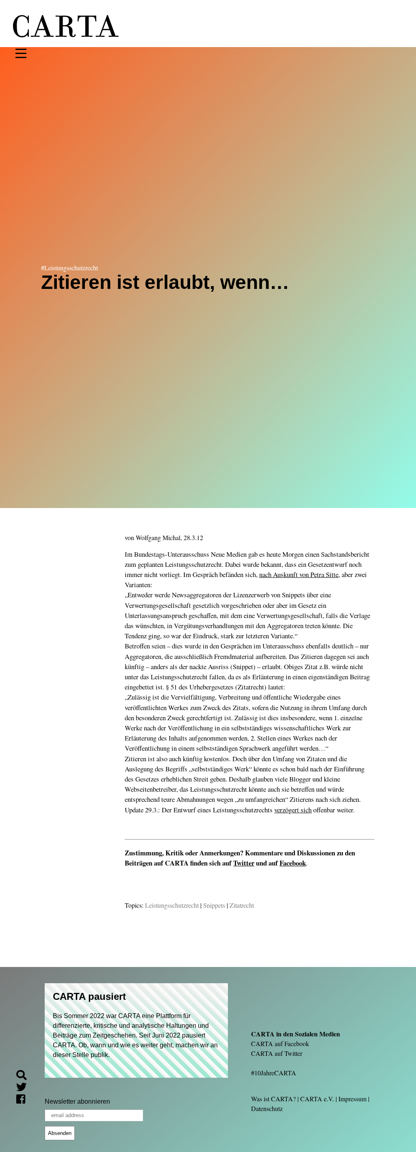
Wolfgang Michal (158, 537)
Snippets (214, 905)
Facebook (293, 863)
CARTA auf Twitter (276, 1053)
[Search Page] (25, 1076)
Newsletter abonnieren (77, 1101)
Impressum (352, 1098)
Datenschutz (267, 1108)
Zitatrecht (242, 905)
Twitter (243, 863)
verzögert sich (293, 809)
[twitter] (25, 1088)
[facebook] (24, 1100)
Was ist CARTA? (273, 1098)
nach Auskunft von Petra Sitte (298, 574)
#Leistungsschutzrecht (69, 267)
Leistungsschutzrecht (172, 905)
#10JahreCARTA (273, 1072)
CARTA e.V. (317, 1098)
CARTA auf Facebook (280, 1043)
